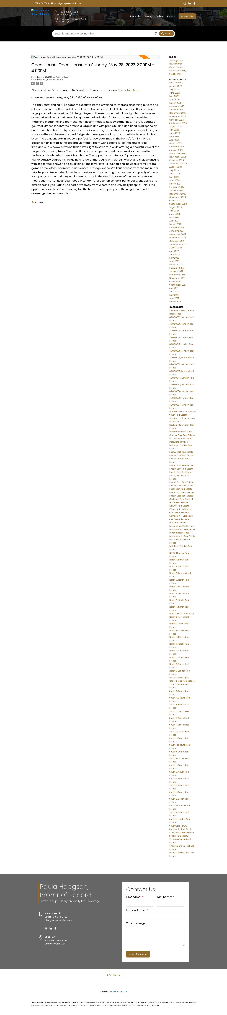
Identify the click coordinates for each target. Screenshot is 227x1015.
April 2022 (174, 261)
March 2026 (175, 102)
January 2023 (176, 230)
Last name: (164, 897)
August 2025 (175, 126)
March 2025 (175, 143)
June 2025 (174, 133)
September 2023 (178, 203)
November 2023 (177, 197)
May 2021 (174, 294)
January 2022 (176, 271)
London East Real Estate (181, 526)
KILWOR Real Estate (179, 505)
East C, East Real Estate (181, 465)
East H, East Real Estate (181, 485)
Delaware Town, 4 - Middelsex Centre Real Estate (180, 445)
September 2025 (178, 123)
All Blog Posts (176, 60)
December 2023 (177, 193)
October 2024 (176, 160)
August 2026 (175, 86)
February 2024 (176, 187)
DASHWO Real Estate (180, 438)
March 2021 (175, 301)
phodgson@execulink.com (67, 3)
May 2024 (174, 177)
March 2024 (175, 183)
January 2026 (176, 109)
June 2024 (174, 173)
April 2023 (174, 220)
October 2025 (176, 119)
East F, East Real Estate (181, 472)
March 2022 (175, 264)
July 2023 (174, 210)
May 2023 (174, 217)
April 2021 (174, 298)
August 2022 (175, 247)
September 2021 (177, 284)
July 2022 (174, 251)
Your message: (136, 923)
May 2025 (174, 136)
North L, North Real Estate (51, 79)
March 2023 (175, 224)
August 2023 (175, 207)
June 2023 (174, 214)
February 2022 (176, 268)
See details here (128, 90)
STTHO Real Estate (179, 835)
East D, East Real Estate (181, 468)
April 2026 (174, 99)
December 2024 (177, 153)
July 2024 (174, 170)
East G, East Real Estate (181, 482)
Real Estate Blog (177, 70)
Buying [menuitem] (148, 16)
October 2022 (176, 241)
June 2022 (174, 254)
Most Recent (175, 82)
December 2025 (177, 112)
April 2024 (174, 180)
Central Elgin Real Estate (182, 435)
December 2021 (177, 274)
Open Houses (176, 67)
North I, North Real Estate (182, 613)
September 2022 (178, 244)
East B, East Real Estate (181, 455)
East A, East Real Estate (181, 451)
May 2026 (174, 96)
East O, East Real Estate (181, 492)
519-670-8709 (42, 3)
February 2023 (176, 227)
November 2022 (177, 237)
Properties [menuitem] (135, 16)
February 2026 (176, 106)
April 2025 (174, 139)
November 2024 (177, 156)
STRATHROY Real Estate (181, 832)
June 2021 (174, 291)
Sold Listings (175, 73)
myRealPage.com (119, 991)
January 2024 (176, 190)
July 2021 (173, 288)
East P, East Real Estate (181, 495)
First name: (134, 897)
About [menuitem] (170, 16)
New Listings (175, 63)
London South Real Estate (182, 536)
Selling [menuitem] (159, 16)
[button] (40, 3)
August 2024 (175, 166)
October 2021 (176, 281)
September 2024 (178, 163)
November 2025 (177, 116)
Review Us (113, 975)
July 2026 (174, 89)
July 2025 (174, 129)
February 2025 (176, 146)
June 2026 (174, 92)
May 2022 (174, 257)
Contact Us (187, 16)
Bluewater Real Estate (180, 431)
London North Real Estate (182, 529)
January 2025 (176, 150)
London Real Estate (179, 532)
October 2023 (176, 200)
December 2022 (177, 234)
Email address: (136, 910)
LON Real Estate (177, 522)
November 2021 (177, 278)
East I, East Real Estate (180, 488)
